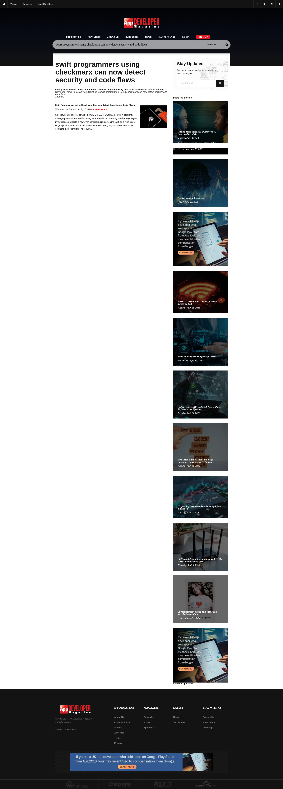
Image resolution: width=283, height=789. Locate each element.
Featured (94, 37)
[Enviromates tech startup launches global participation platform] (200, 599)
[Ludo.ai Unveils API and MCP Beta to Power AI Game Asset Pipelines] (200, 394)
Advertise (119, 732)
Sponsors (149, 727)
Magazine (113, 37)
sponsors (27, 4)
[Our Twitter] (264, 4)
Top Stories (73, 37)
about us (119, 717)
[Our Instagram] (271, 4)
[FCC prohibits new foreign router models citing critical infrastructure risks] (200, 546)
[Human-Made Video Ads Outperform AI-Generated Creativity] (200, 122)
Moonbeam (71, 729)
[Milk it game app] (163, 784)
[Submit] (227, 44)
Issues (147, 722)
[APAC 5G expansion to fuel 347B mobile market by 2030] (200, 292)
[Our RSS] (279, 4)
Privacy (118, 743)
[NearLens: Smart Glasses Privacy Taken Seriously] (200, 151)
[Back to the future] (3, 4)
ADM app (208, 727)
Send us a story (45, 4)
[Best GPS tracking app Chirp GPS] (120, 784)
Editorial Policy (122, 722)
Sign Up (203, 37)
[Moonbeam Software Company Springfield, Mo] (76, 784)
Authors (118, 727)
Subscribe (131, 37)
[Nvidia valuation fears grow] (200, 183)
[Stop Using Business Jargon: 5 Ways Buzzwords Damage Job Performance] (200, 447)
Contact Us (208, 717)
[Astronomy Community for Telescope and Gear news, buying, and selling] (206, 784)
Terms (117, 738)
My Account (209, 722)
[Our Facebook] (257, 4)
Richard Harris (99, 109)
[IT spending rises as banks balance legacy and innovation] (200, 497)
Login (186, 37)
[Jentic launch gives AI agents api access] (200, 341)
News (148, 37)
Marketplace (167, 37)
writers (13, 4)
